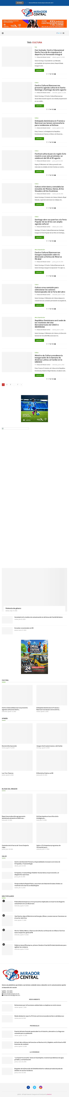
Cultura (36, 82)
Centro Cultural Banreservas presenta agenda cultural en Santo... (15, 708)
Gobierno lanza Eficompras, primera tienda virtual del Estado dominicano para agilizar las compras (40, 946)
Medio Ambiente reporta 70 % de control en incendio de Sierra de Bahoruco (39, 1016)
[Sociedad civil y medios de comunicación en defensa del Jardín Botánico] (7, 619)
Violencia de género (13, 608)
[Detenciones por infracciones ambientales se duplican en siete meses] (7, 1007)
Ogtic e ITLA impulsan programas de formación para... (48, 846)
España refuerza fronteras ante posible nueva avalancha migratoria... (48, 2)
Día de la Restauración (9, 746)
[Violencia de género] (34, 590)
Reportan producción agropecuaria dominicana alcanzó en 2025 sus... (13, 817)
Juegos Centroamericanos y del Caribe (49, 746)
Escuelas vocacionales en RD (24, 628)
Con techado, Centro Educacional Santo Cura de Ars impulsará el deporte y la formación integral (49, 52)
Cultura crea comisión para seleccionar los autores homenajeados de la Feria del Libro (50, 289)
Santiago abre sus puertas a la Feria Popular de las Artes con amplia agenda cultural (51, 222)
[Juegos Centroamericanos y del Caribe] (51, 733)
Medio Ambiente (34, 999)
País (36, 47)
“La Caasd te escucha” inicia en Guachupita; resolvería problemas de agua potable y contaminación (39, 1058)
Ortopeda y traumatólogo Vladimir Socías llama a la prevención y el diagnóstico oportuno (36, 873)
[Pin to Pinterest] (52, 74)
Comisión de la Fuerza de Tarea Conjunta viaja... (15, 846)
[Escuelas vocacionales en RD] (7, 630)
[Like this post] (47, 74)
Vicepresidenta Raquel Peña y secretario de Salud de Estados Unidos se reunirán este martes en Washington (38, 884)
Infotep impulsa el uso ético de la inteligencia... (47, 817)
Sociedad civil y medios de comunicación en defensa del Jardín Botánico (38, 617)
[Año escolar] (34, 640)
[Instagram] (60, 33)
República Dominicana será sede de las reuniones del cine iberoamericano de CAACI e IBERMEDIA (50, 323)
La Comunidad (34, 1052)
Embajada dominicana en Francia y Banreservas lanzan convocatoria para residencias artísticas (50, 123)
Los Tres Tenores (7, 773)
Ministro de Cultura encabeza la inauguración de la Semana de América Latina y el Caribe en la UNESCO (49, 358)
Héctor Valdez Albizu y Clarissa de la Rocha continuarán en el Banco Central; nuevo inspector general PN (39, 931)
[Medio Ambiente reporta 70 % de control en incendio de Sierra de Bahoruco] (7, 1018)
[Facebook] (28, 1087)
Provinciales (34, 1026)
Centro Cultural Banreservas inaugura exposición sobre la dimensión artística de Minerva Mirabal (48, 255)
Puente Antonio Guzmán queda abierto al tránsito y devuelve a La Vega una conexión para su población (39, 1032)
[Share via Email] (55, 74)
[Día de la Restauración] (17, 733)
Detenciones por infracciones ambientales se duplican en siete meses (37, 1005)
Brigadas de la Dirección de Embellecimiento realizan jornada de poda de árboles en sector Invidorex (38, 1069)
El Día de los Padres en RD (44, 773)
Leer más (39, 70)
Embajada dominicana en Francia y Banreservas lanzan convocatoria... (48, 708)
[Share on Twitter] (50, 74)
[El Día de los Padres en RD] (51, 760)
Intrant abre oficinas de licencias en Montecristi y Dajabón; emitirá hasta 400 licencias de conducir (40, 1043)
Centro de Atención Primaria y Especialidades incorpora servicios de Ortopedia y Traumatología (37, 863)
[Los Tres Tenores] (17, 760)
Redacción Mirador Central (43, 57)
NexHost (49, 1094)
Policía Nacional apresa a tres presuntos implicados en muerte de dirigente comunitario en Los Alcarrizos (39, 902)
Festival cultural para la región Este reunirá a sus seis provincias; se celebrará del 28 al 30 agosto (50, 156)
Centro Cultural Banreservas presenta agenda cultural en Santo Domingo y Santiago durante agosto (50, 87)
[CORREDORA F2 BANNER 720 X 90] (34, 20)
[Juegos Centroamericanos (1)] (34, 396)
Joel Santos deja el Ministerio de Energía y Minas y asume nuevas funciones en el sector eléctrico (40, 917)
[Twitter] (58, 33)
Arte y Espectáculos (40, 249)
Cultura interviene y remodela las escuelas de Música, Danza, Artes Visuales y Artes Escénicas (49, 189)
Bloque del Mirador (9, 789)
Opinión (5, 718)
